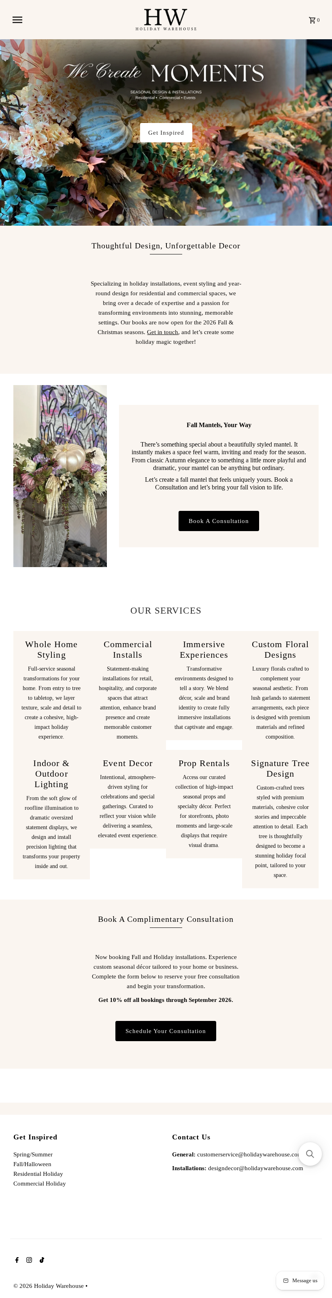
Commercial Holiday (39, 1183)
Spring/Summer (33, 1154)
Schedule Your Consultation (166, 1031)
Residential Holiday (38, 1174)
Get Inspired (166, 132)
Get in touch (162, 332)
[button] (310, 1154)
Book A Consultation (219, 521)
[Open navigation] (71, 20)
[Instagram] (28, 1261)
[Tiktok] (41, 1261)
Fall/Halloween (32, 1164)
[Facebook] (16, 1261)
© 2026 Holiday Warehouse (49, 1286)
